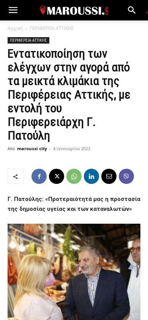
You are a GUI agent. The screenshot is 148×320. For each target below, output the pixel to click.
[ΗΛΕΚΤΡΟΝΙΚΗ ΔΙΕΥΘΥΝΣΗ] (109, 176)
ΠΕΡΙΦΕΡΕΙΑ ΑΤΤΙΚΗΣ (52, 28)
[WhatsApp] (74, 176)
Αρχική (15, 28)
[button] (13, 10)
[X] (56, 176)
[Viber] (126, 176)
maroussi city (32, 148)
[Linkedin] (91, 176)
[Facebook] (39, 176)
